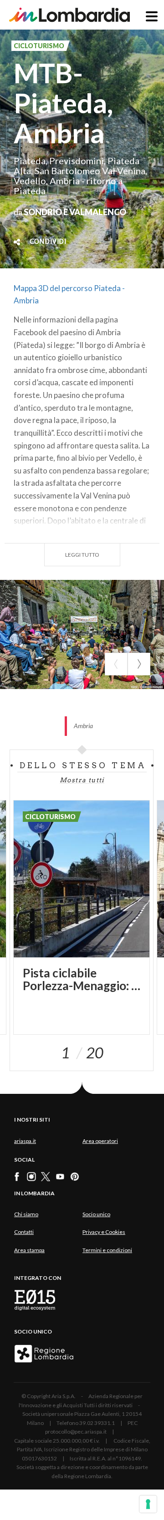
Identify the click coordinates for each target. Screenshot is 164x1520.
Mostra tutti (82, 780)
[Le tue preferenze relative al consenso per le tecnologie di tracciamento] (148, 1504)
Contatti (24, 1231)
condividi (48, 242)
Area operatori (100, 1140)
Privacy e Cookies (103, 1231)
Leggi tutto (82, 554)
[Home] (69, 15)
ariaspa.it (25, 1140)
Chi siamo (26, 1214)
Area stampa (29, 1250)
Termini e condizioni (107, 1250)
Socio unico (96, 1214)
